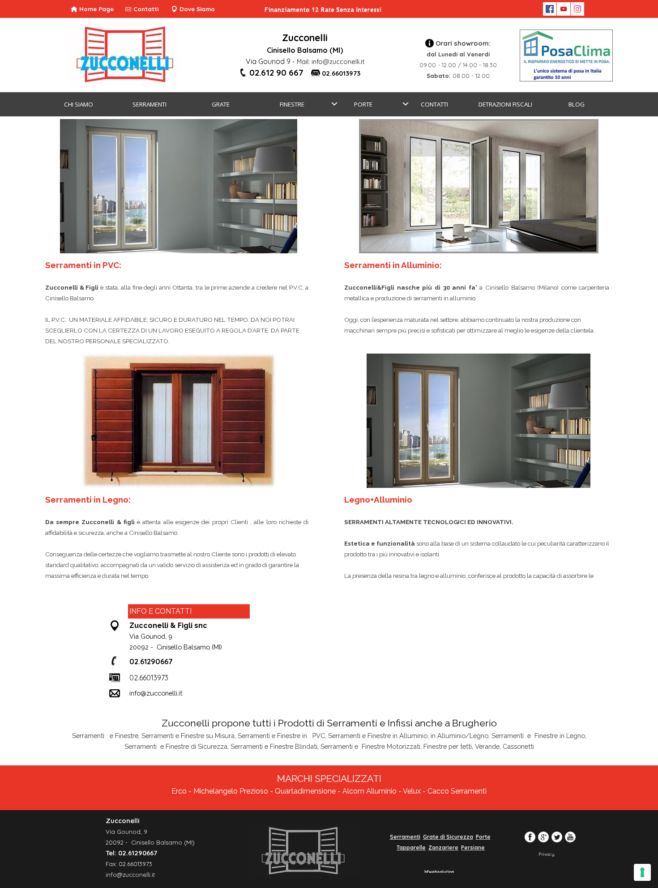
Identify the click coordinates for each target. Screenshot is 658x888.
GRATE (221, 104)
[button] (270, 73)
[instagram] (577, 9)
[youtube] (563, 9)
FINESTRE (292, 104)
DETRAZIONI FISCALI (505, 104)
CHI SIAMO (78, 104)
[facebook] (549, 9)
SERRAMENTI (149, 104)
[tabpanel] (305, 48)
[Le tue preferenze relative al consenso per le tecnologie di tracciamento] (642, 872)
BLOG (576, 104)
